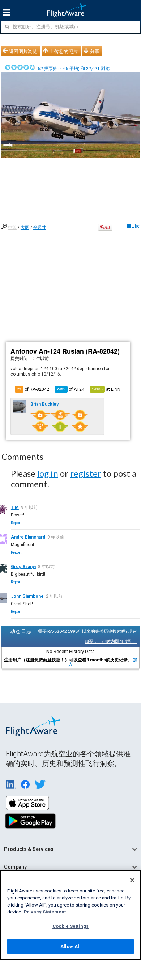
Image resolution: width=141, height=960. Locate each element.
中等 (12, 227)
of (70, 389)
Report (16, 522)
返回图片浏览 (23, 51)
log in (47, 473)
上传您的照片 (64, 51)
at (106, 389)
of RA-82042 (33, 389)
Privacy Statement (45, 911)
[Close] (132, 880)
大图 (25, 227)
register (85, 473)
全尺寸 (39, 227)
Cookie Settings (70, 926)
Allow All (70, 946)
